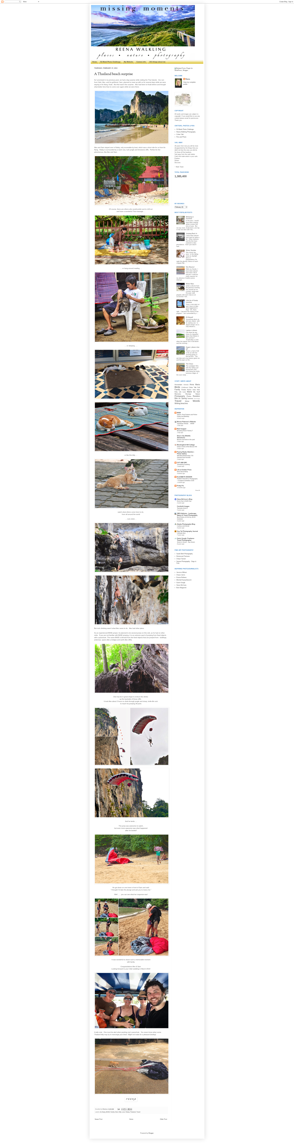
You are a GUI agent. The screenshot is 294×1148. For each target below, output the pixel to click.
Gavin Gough (180, 582)
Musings (188, 394)
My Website (128, 62)
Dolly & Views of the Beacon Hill (187, 446)
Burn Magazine (181, 587)
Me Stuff (196, 392)
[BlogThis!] (124, 1109)
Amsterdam (178, 385)
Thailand (133, 1112)
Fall (198, 387)
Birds (177, 387)
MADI (179, 413)
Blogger (150, 1133)
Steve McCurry (181, 585)
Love (123, 1112)
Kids (116, 1112)
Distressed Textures (183, 556)
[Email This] (122, 1109)
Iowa (194, 390)
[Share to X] (127, 1109)
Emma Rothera (181, 577)
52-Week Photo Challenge (110, 62)
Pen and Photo (181, 137)
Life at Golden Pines (184, 470)
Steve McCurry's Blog (184, 499)
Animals (186, 384)
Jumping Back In (191, 233)
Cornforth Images (183, 506)
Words (196, 401)
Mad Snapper (181, 429)
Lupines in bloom (191, 330)
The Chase (189, 364)
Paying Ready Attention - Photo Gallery (186, 453)
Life (180, 392)
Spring (184, 398)
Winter (187, 401)
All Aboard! (189, 317)
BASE (108, 1112)
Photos (189, 396)
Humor (189, 390)
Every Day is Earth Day (184, 501)
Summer (190, 398)
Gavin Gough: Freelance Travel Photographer (185, 539)
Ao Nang (102, 1112)
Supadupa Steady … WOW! (185, 423)
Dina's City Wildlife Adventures (183, 437)
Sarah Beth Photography (184, 554)
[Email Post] (118, 1109)
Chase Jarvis (180, 575)
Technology (197, 398)
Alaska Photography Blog (186, 524)
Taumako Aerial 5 (182, 508)
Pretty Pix (180, 486)
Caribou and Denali (183, 526)
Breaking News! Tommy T (185, 431)
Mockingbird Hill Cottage (186, 445)
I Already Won (181, 533)
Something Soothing (183, 464)
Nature (197, 394)
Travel (138, 1112)
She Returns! (190, 267)
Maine (189, 392)
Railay (128, 1112)
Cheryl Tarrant (181, 559)
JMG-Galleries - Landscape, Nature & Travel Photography (187, 514)
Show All (197, 490)
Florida (183, 390)
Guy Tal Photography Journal (187, 531)
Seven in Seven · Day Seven (186, 542)
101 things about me (157, 62)
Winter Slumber (191, 250)
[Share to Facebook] (129, 1109)
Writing (177, 403)
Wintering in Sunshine (190, 218)
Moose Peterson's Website (186, 422)
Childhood (184, 387)
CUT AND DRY (182, 462)
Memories (178, 394)
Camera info (141, 62)
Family (112, 1112)
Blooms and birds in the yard (186, 439)
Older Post (163, 1119)
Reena (105, 1109)
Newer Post (98, 1119)
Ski (179, 398)
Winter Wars (190, 284)
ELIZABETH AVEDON (184, 477)
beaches (184, 403)
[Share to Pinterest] (131, 1109)
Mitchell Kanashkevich (183, 580)
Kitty (120, 1112)
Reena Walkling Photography (186, 132)
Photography (180, 396)
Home (94, 62)
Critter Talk (180, 134)
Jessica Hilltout (181, 572)
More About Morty (182, 471)
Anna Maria (195, 385)
